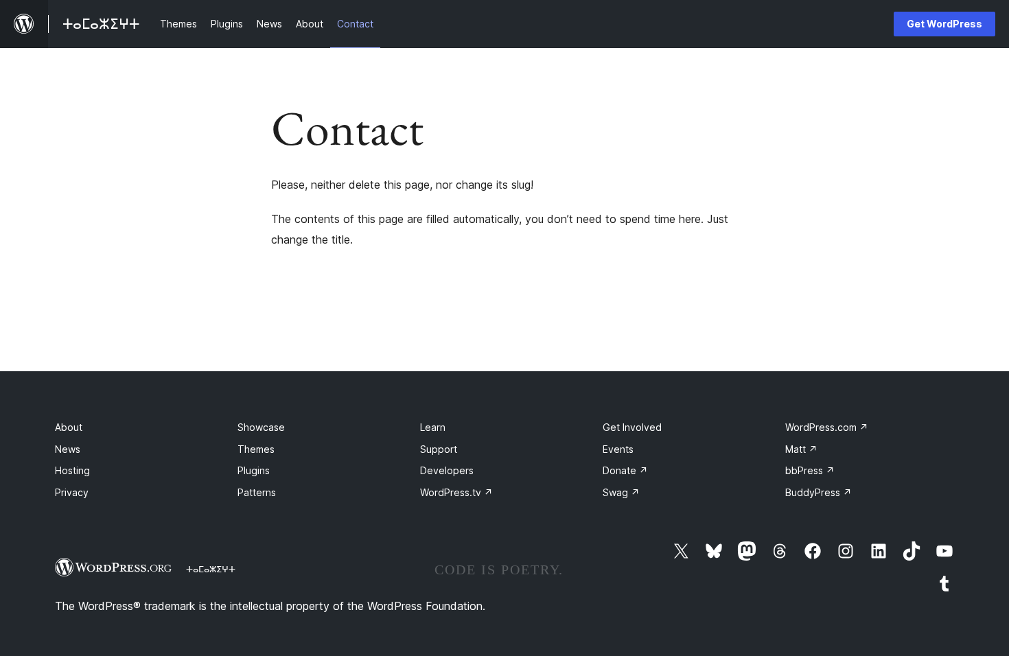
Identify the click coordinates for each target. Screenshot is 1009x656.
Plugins (253, 470)
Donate (625, 470)
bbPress (810, 470)
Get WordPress (944, 24)
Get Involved (632, 427)
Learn (432, 427)
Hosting (72, 470)
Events (618, 449)
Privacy (72, 492)
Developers (447, 470)
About (68, 427)
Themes (256, 449)
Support (438, 449)
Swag (621, 492)
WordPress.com (826, 427)
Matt (801, 449)
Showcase (261, 427)
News (67, 449)
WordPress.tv (456, 492)
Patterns (256, 492)
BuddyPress (818, 492)
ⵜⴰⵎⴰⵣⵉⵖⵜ (210, 568)
